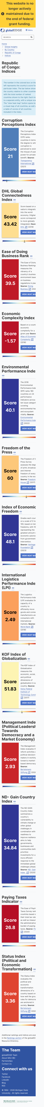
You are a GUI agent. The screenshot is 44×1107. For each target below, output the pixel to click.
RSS (3, 1086)
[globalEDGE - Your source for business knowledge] (11, 30)
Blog (4, 1083)
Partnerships (7, 1061)
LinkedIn (5, 1080)
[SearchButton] (31, 37)
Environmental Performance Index (29, 420)
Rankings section (14, 1038)
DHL (24, 227)
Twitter (5, 1074)
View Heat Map (29, 172)
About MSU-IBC (8, 1058)
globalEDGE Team (9, 1055)
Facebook (6, 1077)
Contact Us (7, 1064)
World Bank (27, 627)
